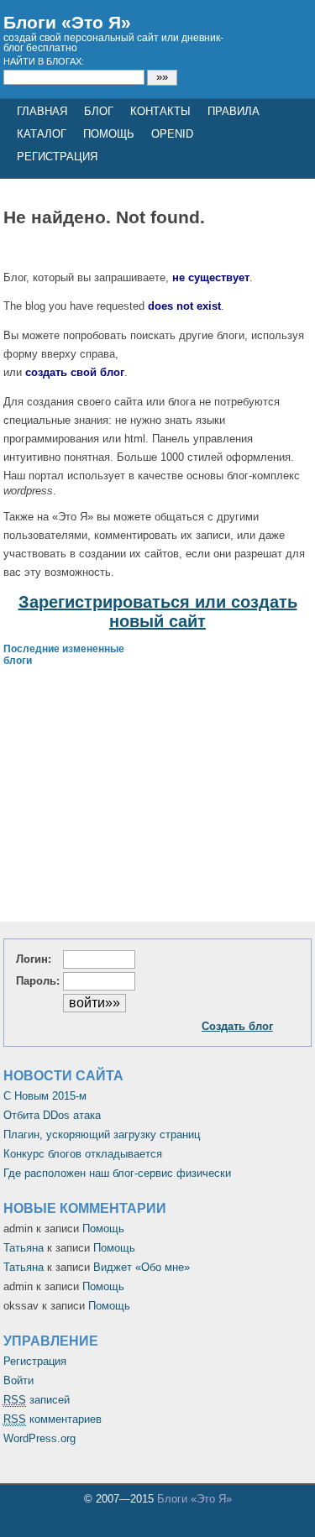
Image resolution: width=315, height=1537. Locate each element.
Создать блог (237, 1026)
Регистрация (34, 1361)
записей (36, 1399)
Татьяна (23, 1248)
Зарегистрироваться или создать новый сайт (157, 611)
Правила (233, 111)
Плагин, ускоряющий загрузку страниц (101, 1134)
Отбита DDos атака (52, 1115)
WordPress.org (39, 1438)
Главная (42, 111)
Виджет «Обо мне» (141, 1267)
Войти (18, 1380)
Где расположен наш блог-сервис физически (117, 1173)
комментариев (52, 1419)
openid (172, 134)
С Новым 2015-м (45, 1096)
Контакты (160, 111)
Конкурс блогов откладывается (82, 1154)
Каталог (41, 134)
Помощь (108, 134)
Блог (98, 111)
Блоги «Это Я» (67, 22)
